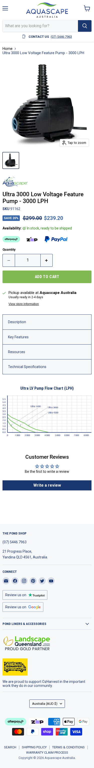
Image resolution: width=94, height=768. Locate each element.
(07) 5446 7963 (61, 37)
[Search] (84, 26)
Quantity (9, 249)
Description (17, 322)
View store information (24, 304)
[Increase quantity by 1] (47, 260)
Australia (44, 704)
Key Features (18, 337)
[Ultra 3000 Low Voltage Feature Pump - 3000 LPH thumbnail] (11, 160)
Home (8, 49)
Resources (16, 352)
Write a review (47, 485)
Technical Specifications (27, 367)
